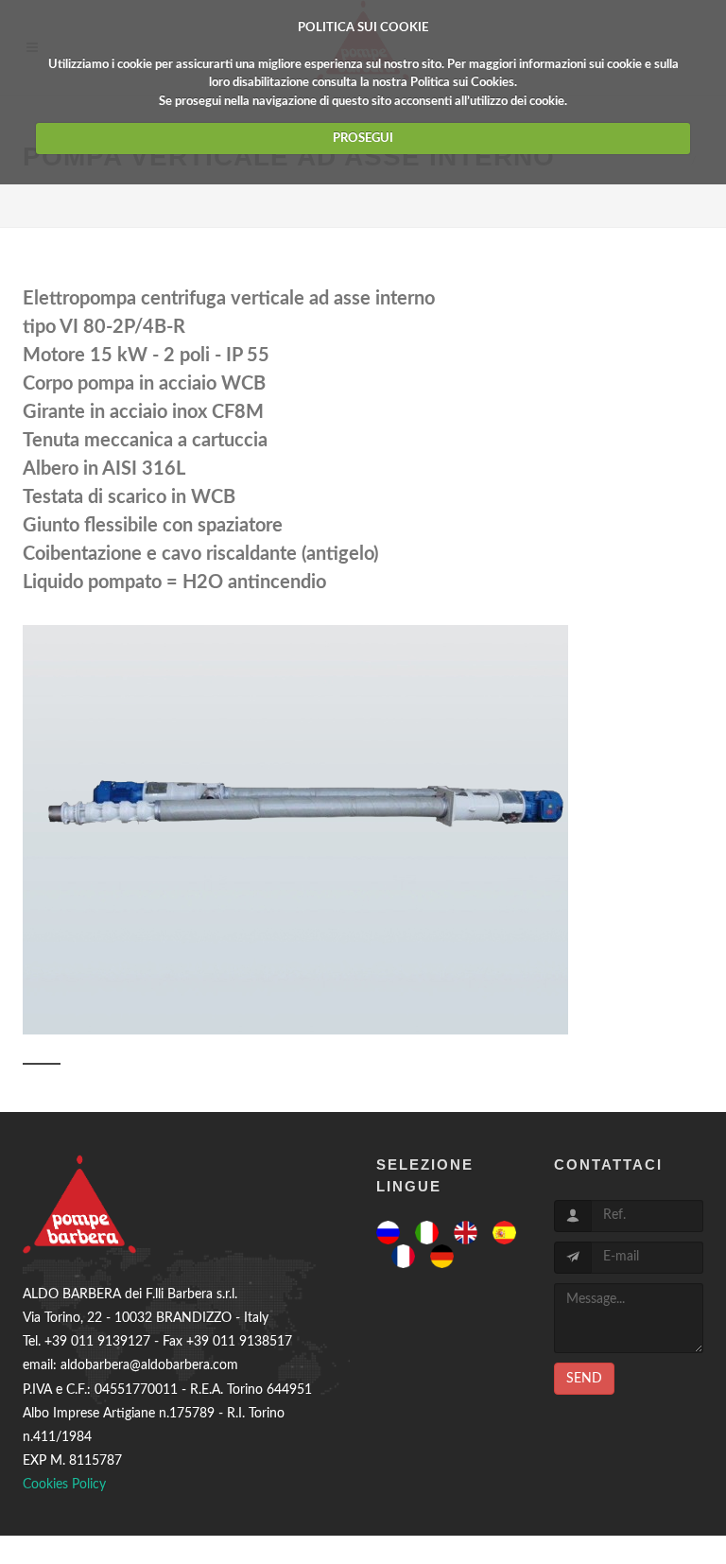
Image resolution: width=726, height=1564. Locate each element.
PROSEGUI (363, 138)
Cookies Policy (64, 1484)
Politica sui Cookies (462, 83)
